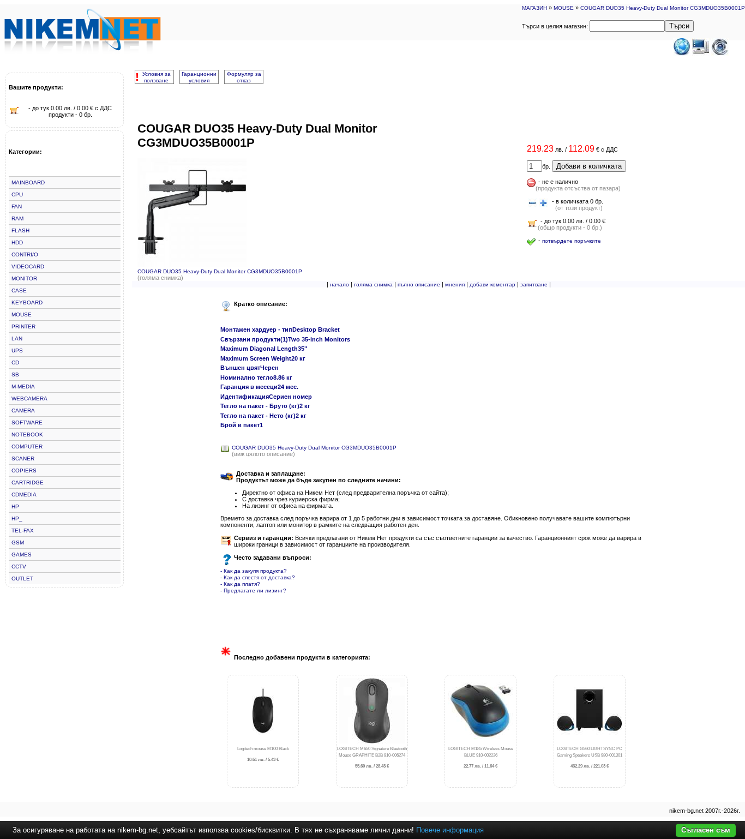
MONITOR (24, 278)
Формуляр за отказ (244, 77)
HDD (17, 242)
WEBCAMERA (29, 398)
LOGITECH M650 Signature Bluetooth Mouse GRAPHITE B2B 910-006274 (372, 757)
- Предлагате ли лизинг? (253, 591)
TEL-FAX (22, 531)
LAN (16, 338)
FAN (16, 206)
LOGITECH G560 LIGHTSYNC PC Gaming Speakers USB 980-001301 (589, 757)
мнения (455, 284)
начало (339, 284)
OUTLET (22, 579)
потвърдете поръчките (571, 241)
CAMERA (23, 410)
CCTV (18, 567)
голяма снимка (373, 284)
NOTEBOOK (27, 435)
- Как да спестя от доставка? (257, 577)
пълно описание (419, 284)
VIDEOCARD (27, 266)
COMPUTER (27, 447)
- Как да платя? (240, 584)
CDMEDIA (24, 495)
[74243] (532, 203)
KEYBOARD (27, 302)
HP (15, 507)
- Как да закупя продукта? (253, 571)
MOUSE (564, 8)
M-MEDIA (23, 386)
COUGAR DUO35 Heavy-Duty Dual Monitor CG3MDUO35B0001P (662, 8)
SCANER (22, 459)
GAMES (21, 555)
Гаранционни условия (199, 77)
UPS (17, 350)
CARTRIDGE (27, 483)
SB (15, 374)
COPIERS (24, 471)
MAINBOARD (28, 182)
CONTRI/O (24, 254)
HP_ (16, 519)
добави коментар (492, 284)
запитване (534, 284)
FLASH (20, 230)
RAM (17, 218)
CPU (17, 194)
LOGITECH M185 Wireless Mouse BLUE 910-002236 (480, 757)
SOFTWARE (27, 423)
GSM (17, 543)
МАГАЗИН (534, 8)
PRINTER (23, 326)
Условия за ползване (156, 77)
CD (15, 362)
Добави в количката (589, 166)
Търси (679, 26)
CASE (19, 290)
